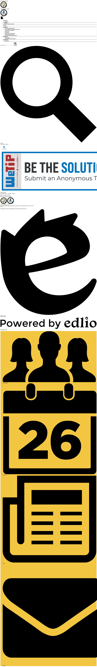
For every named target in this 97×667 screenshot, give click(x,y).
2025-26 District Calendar (9, 23)
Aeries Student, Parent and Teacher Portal (12, 29)
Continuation (7, 37)
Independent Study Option (9, 34)
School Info (7, 31)
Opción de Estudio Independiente (11, 35)
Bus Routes (7, 32)
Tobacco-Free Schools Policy (10, 33)
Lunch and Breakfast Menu (10, 28)
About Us (6, 21)
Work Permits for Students (9, 30)
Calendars (2, 193)
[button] (5, 20)
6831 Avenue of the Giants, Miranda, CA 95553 (9, 205)
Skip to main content (4, 0)
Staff (6, 26)
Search (1, 45)
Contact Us (7, 40)
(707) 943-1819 (23, 205)
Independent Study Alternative (10, 38)
